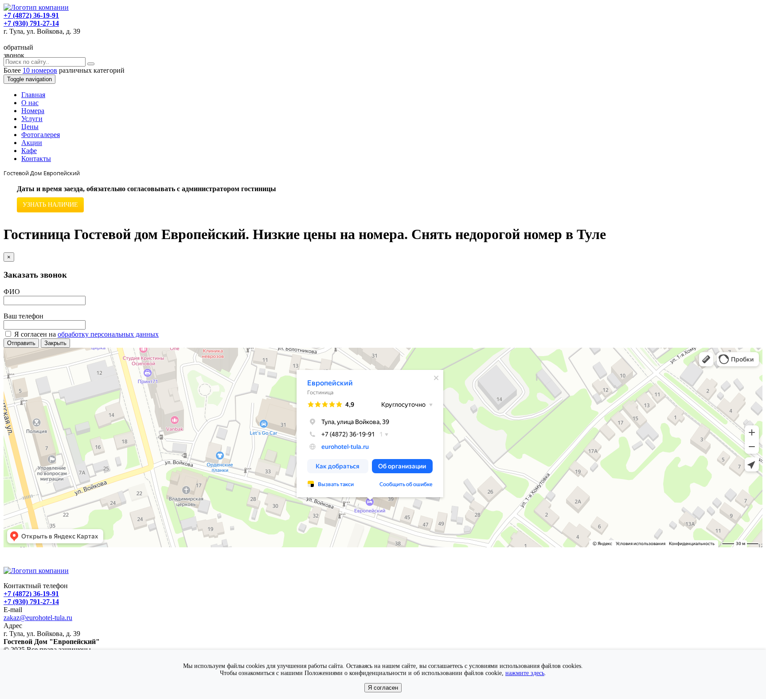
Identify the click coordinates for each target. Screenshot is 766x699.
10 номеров (40, 70)
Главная (33, 94)
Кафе (29, 150)
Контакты (36, 158)
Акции (31, 142)
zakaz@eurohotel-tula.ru (38, 617)
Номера (32, 110)
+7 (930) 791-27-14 (31, 23)
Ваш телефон (23, 316)
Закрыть (55, 343)
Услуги (32, 118)
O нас (30, 102)
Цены (30, 126)
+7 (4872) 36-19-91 (31, 15)
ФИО (12, 291)
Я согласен (383, 687)
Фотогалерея (40, 134)
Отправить (21, 343)
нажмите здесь (524, 673)
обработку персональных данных (108, 334)
